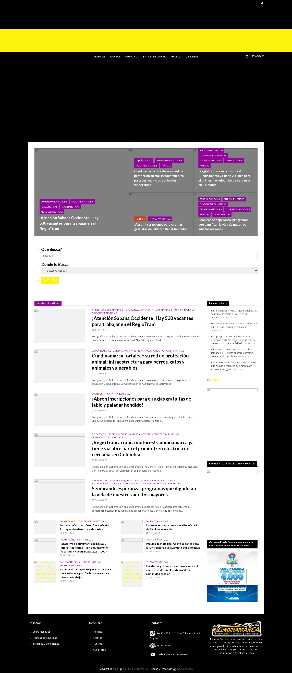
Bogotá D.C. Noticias (211, 150)
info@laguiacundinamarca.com (173, 654)
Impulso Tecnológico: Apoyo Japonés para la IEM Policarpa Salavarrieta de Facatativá (173, 545)
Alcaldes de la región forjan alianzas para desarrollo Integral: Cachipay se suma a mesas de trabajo (85, 573)
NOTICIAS (99, 56)
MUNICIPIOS (132, 56)
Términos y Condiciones (46, 643)
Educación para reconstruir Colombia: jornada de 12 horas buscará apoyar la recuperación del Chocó (232, 353)
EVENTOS (115, 56)
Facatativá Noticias (82, 201)
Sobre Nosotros (41, 631)
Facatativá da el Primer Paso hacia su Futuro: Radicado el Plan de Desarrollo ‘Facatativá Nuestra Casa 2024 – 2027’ (84, 547)
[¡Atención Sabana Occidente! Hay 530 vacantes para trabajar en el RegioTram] (81, 192)
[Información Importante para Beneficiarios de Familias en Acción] (132, 526)
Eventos (97, 637)
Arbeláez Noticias (210, 199)
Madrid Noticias (71, 206)
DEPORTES (192, 56)
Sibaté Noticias (221, 214)
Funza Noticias (49, 206)
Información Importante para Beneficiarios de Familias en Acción (173, 527)
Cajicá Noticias (144, 160)
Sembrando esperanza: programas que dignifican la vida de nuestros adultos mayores (223, 224)
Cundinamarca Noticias (54, 201)
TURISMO (176, 56)
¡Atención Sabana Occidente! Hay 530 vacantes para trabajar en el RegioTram (69, 223)
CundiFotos (99, 649)
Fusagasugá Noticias (238, 209)
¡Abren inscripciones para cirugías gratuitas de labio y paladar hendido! (160, 226)
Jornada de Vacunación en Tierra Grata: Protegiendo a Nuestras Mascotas (84, 527)
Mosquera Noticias (52, 211)
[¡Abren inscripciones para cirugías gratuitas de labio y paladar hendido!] (161, 214)
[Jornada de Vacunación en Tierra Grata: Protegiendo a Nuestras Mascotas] (45, 526)
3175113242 (163, 645)
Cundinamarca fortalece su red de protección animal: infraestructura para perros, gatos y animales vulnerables (159, 178)
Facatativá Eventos (71, 521)
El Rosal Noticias (91, 562)
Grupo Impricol (184, 668)
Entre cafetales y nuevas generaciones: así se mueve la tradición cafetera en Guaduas (234, 314)
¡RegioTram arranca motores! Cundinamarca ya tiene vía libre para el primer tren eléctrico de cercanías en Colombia (224, 178)
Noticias (97, 631)
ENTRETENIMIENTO (154, 56)
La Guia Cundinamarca (135, 668)
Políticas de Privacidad (45, 637)
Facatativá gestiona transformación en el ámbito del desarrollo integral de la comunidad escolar (172, 569)
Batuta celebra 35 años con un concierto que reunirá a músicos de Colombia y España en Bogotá (233, 366)
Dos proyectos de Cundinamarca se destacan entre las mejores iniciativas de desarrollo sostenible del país (233, 340)
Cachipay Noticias (70, 562)
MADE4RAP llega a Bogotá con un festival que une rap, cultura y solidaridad (234, 325)
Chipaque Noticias (234, 199)
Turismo (97, 643)
